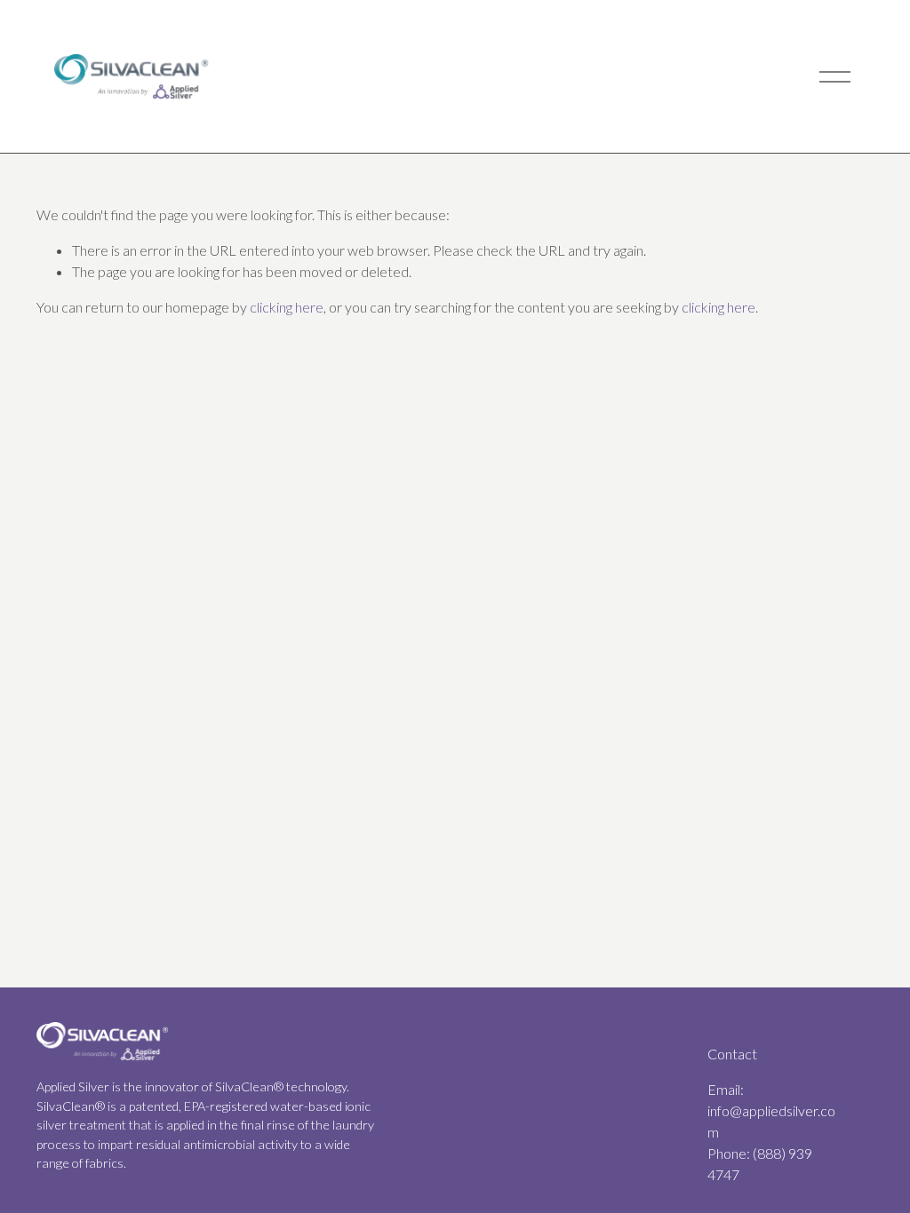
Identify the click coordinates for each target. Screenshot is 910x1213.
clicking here (286, 306)
